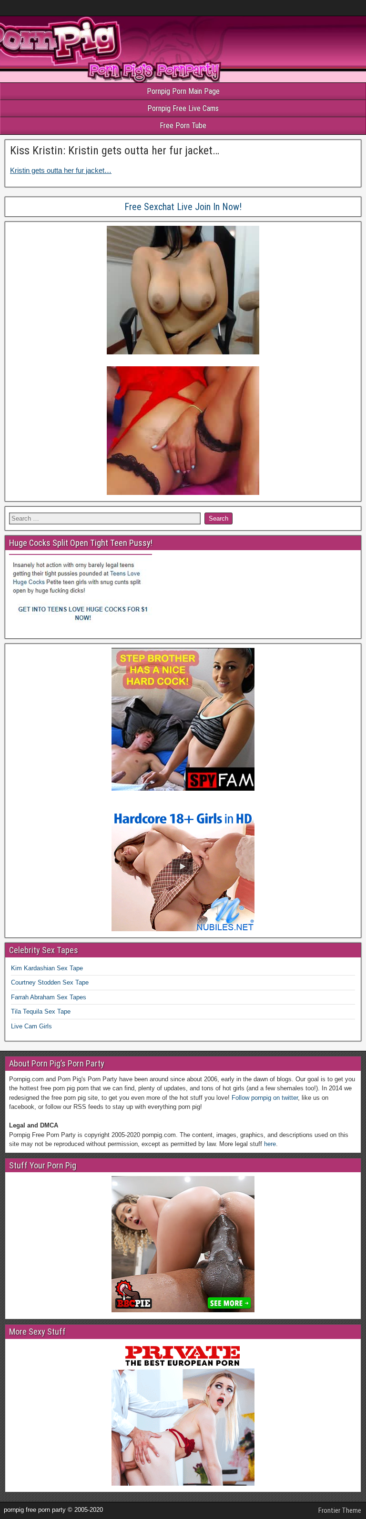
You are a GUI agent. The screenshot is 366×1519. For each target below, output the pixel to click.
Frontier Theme (339, 1510)
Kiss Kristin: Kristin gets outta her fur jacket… (114, 150)
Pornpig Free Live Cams (183, 108)
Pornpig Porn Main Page (183, 91)
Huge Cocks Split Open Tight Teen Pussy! (80, 543)
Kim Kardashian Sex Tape (47, 968)
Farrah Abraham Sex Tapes (48, 997)
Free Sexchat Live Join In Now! (183, 206)
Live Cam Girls (31, 1026)
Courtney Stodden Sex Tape (50, 982)
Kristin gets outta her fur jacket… (61, 170)
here (270, 1143)
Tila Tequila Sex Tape (41, 1011)
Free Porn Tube (183, 125)
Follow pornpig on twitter (265, 1097)
